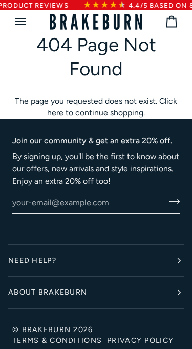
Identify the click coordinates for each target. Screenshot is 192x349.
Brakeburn (46, 329)
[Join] (171, 201)
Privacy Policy (140, 340)
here (55, 113)
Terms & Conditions (57, 340)
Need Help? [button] (32, 260)
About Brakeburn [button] (47, 292)
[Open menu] (29, 21)
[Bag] (162, 21)
